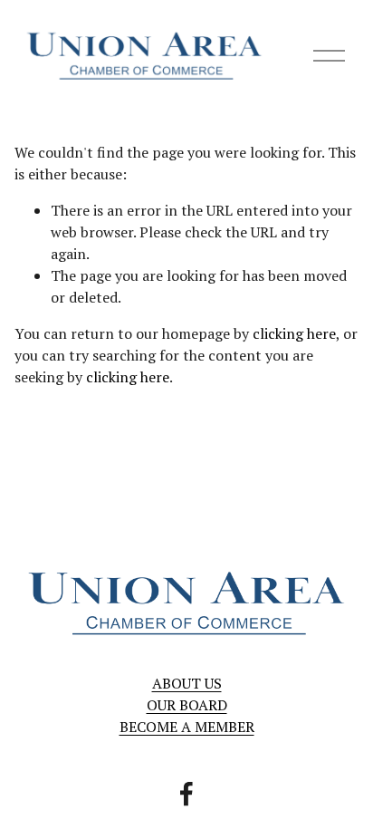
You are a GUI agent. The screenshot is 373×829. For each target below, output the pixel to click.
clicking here (294, 333)
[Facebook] (186, 793)
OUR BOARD (187, 705)
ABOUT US (187, 683)
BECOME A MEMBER (187, 727)
